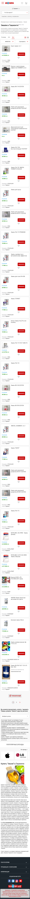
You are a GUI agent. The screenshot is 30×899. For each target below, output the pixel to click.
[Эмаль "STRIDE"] (6, 302)
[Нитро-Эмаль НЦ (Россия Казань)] (6, 324)
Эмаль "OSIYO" (15, 448)
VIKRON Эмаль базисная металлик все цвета (18, 598)
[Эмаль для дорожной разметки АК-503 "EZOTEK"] (6, 109)
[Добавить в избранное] (19, 58)
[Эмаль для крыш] (6, 193)
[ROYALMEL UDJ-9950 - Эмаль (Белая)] (6, 536)
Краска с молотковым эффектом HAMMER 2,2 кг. (19, 67)
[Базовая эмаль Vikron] (6, 623)
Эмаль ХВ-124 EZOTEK (17, 385)
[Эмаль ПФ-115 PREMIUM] (6, 235)
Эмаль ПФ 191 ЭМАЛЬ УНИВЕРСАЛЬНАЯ (17, 168)
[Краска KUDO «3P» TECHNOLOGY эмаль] (6, 580)
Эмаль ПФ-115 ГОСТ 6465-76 (19, 343)
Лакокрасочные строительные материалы (11, 22)
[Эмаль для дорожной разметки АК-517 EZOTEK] (6, 472)
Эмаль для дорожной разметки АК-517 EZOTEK (18, 470)
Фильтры (7, 41)
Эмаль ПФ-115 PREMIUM (18, 232)
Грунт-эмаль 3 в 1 (16, 46)
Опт (9, 37)
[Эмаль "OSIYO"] (6, 451)
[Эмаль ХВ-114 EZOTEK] (6, 89)
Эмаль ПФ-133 (15, 363)
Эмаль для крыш (16, 189)
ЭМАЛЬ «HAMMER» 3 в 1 (18, 426)
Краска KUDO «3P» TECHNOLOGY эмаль (17, 578)
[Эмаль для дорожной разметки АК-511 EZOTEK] (6, 214)
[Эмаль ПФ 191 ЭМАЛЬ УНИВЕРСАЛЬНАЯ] (6, 171)
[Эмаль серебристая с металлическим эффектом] (6, 258)
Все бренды (24, 749)
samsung (9, 16)
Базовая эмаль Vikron (17, 620)
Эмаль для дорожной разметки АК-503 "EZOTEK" (19, 107)
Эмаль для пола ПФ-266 (18, 276)
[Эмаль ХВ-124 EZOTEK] (6, 388)
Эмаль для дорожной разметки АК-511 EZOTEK (18, 212)
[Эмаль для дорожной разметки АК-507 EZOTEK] (6, 493)
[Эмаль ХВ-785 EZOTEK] (6, 408)
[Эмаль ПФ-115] (6, 514)
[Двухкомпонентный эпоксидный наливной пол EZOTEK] (6, 129)
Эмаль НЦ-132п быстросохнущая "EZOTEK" (19, 148)
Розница (3, 37)
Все (13, 37)
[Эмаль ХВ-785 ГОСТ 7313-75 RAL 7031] (6, 672)
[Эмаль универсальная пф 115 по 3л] (6, 646)
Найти (27, 12)
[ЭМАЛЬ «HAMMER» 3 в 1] (6, 429)
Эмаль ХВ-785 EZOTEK (17, 405)
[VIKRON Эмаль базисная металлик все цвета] (6, 601)
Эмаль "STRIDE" (15, 298)
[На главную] (9, 3)
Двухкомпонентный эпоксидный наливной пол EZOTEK (19, 128)
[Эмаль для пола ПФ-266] (6, 280)
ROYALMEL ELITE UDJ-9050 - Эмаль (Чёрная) (19, 555)
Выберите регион (6, 716)
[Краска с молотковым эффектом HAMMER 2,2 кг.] (6, 69)
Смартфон (4, 16)
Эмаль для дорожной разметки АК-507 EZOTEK (18, 491)
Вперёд (19, 702)
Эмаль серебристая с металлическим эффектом (19, 255)
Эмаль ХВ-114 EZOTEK (17, 86)
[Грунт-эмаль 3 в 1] (6, 48)
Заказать (21, 54)
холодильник (15, 16)
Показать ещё (16, 695)
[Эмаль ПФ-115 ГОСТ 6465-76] (6, 345)
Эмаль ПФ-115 (15, 511)
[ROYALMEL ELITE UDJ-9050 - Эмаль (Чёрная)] (6, 558)
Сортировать (22, 41)
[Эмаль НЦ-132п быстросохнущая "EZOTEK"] (6, 150)
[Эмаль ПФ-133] (6, 366)
